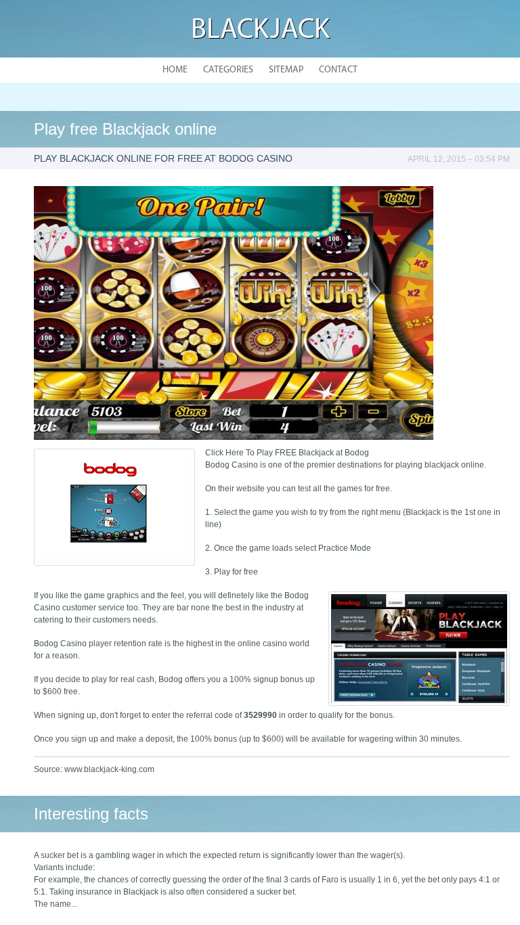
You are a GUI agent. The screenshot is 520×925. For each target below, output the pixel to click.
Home (175, 70)
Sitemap (286, 70)
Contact (338, 70)
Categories (228, 70)
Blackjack (260, 30)
